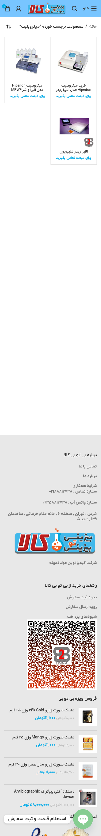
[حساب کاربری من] (18, 8)
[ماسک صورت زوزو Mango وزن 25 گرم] (88, 744)
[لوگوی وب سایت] (46, 8)
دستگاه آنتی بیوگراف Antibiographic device (44, 794)
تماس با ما (88, 466)
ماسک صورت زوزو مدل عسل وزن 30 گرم (41, 764)
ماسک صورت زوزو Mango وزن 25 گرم (43, 737)
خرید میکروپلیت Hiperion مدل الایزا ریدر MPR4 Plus (73, 89)
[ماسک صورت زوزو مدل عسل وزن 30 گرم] (88, 771)
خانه (93, 26)
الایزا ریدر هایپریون (73, 151)
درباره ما (90, 476)
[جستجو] (74, 8)
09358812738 (54, 502)
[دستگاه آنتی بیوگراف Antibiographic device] (88, 798)
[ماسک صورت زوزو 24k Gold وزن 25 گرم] (88, 717)
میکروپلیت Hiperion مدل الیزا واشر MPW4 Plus (27, 89)
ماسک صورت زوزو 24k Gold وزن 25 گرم (42, 710)
